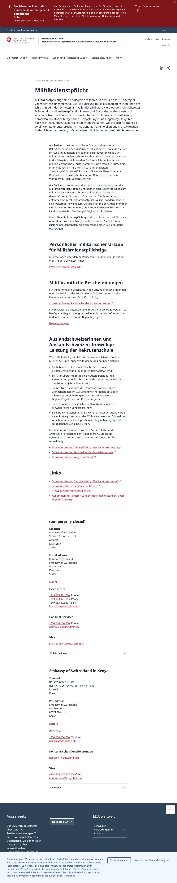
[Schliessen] (175, 2)
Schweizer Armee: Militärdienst (70, 490)
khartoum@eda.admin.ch (64, 606)
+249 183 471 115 (59, 599)
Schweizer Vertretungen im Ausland (104, 829)
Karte (52, 723)
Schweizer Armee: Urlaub (64, 266)
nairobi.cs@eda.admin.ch (64, 626)
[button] (16, 57)
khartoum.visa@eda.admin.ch (66, 643)
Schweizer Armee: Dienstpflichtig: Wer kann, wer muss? (85, 447)
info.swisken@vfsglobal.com (66, 778)
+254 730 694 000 (59, 623)
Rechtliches (69, 875)
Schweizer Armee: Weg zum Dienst (72, 457)
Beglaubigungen (59, 323)
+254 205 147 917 (59, 774)
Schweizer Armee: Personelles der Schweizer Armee (79, 303)
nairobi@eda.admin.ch (62, 741)
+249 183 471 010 (59, 595)
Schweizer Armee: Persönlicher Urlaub (74, 486)
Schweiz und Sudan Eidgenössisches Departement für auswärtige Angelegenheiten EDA (79, 40)
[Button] (138, 10)
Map (51, 581)
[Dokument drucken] (161, 67)
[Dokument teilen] (168, 67)
